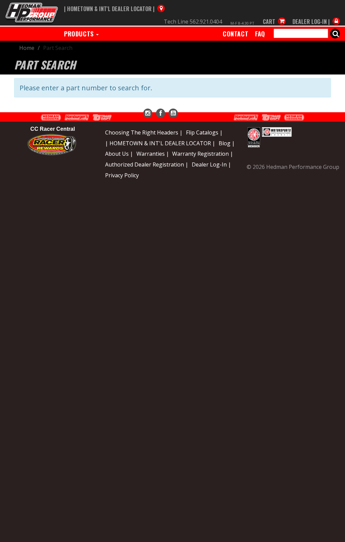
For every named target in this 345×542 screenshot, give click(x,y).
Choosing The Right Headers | (144, 132)
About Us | (119, 153)
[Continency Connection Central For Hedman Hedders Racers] (51, 144)
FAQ (260, 33)
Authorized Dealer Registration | (146, 164)
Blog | (227, 143)
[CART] (274, 15)
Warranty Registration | (202, 153)
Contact (235, 33)
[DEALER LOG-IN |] (314, 15)
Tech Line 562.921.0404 (193, 21)
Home (26, 48)
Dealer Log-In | (211, 164)
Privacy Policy (122, 175)
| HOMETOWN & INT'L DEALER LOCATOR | (160, 143)
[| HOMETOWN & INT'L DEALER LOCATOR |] (114, 2)
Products (79, 33)
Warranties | (152, 153)
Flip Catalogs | (204, 132)
